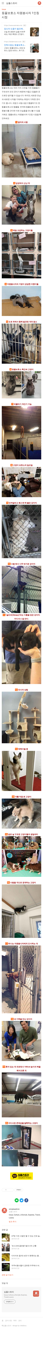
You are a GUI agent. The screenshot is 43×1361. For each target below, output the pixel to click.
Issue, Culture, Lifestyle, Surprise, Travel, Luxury (15, 1296)
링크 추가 (12, 1222)
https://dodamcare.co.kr (12, 42)
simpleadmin (14, 1209)
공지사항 (8, 1321)
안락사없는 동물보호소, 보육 (14, 45)
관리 (20, 1321)
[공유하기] (8, 1190)
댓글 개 (5, 1283)
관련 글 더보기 (7, 1275)
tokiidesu (23, 1326)
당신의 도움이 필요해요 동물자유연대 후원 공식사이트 (14, 29)
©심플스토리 (6, 1326)
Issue (4, 9)
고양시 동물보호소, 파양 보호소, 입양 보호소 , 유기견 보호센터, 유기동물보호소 (14, 49)
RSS (15, 1321)
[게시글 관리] (11, 1190)
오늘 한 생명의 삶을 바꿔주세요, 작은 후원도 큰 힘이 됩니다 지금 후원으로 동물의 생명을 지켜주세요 (14, 33)
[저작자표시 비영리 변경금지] (26, 1190)
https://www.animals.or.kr (13, 25)
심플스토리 (11, 3)
